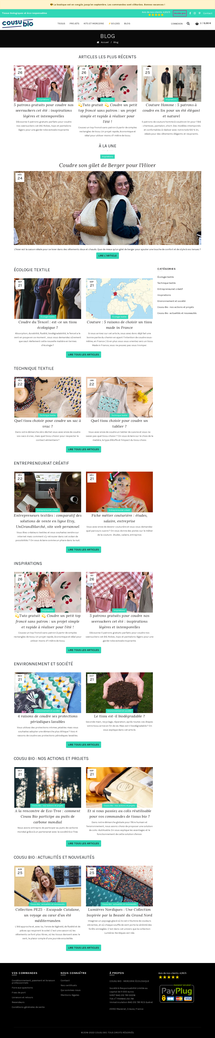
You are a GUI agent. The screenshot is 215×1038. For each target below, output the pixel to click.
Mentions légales (70, 995)
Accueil (105, 42)
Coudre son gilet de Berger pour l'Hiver (107, 165)
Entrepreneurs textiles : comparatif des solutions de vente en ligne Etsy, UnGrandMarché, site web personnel (47, 521)
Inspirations (43, 99)
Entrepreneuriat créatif (47, 510)
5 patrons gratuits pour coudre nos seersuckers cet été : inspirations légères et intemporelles (43, 110)
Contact (207, 13)
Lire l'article (107, 255)
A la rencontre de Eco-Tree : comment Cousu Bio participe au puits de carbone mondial (47, 816)
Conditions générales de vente (28, 1007)
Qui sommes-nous (71, 990)
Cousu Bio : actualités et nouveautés (48, 904)
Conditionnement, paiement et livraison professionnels (33, 981)
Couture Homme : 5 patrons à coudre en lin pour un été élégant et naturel (171, 110)
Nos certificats (69, 985)
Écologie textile (48, 317)
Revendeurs (18, 1002)
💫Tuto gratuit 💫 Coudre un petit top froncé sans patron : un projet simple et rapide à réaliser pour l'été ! (48, 621)
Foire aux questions (22, 987)
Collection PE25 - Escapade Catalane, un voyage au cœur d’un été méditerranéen (47, 915)
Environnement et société (48, 711)
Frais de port (19, 992)
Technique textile (48, 415)
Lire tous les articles (83, 354)
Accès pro (179, 13)
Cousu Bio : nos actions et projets (47, 805)
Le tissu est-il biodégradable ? (119, 716)
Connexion (177, 23)
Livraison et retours (22, 997)
